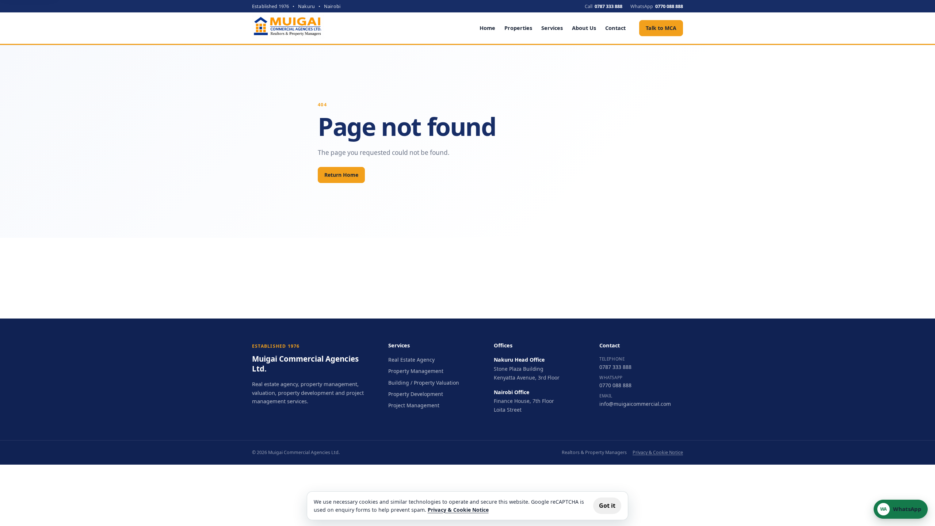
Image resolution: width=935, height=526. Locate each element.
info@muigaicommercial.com (635, 403)
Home (487, 27)
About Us (584, 27)
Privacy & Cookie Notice (658, 452)
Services (552, 27)
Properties (518, 27)
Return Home (341, 174)
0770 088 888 (615, 385)
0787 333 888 (615, 366)
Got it (607, 506)
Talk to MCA (661, 27)
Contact (615, 27)
